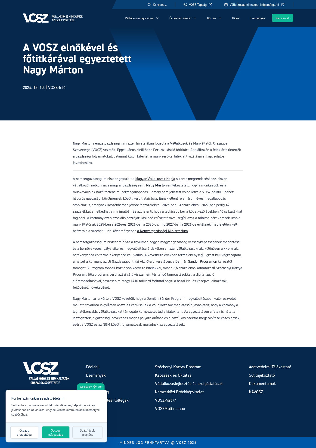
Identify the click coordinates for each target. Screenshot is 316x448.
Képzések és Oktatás (173, 375)
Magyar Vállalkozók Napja (155, 178)
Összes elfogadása (55, 432)
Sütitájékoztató (262, 375)
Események (257, 18)
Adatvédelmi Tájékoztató (270, 366)
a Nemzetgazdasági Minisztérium (162, 230)
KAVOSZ (256, 391)
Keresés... (160, 4)
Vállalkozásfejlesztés (139, 18)
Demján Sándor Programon (196, 261)
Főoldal (92, 366)
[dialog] (56, 416)
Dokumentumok (262, 383)
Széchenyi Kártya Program (178, 366)
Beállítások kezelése (87, 432)
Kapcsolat (282, 18)
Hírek (235, 18)
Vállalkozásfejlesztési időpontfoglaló (254, 4)
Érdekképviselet (180, 18)
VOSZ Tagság (198, 4)
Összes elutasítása (24, 432)
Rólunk (211, 18)
